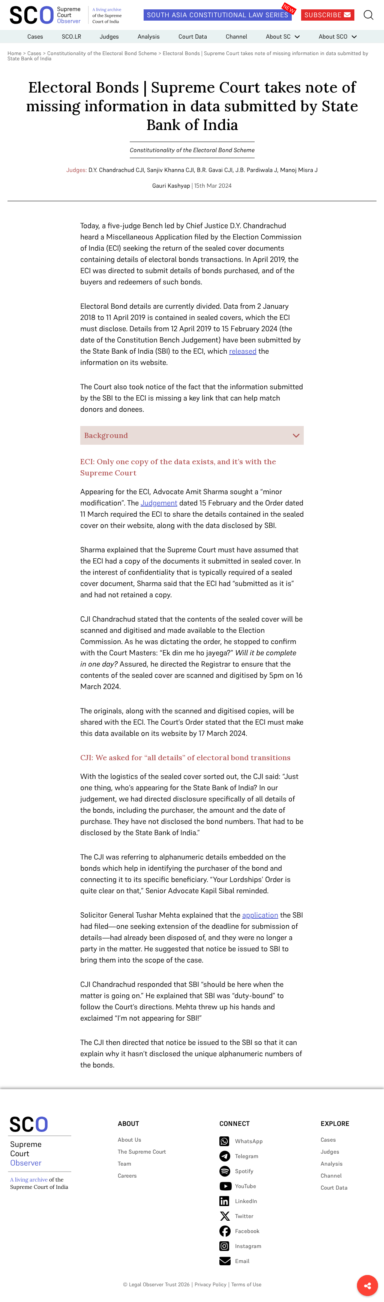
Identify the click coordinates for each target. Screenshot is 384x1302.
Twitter (244, 1216)
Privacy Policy (210, 1284)
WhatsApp (249, 1141)
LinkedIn (246, 1201)
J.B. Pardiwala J (256, 169)
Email (242, 1261)
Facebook (247, 1231)
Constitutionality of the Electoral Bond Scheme (102, 53)
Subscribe (324, 14)
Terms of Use (246, 1284)
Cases (35, 36)
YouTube (245, 1186)
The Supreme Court (142, 1151)
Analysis (149, 36)
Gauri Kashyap (171, 185)
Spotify (244, 1171)
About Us (129, 1139)
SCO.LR (71, 36)
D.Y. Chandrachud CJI (116, 169)
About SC (278, 36)
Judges (109, 36)
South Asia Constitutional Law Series (217, 14)
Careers (127, 1175)
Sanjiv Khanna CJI (170, 169)
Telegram (246, 1156)
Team (124, 1163)
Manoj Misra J (299, 169)
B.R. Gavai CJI (214, 169)
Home (14, 53)
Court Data (192, 36)
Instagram (248, 1246)
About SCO (333, 36)
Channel (236, 36)
